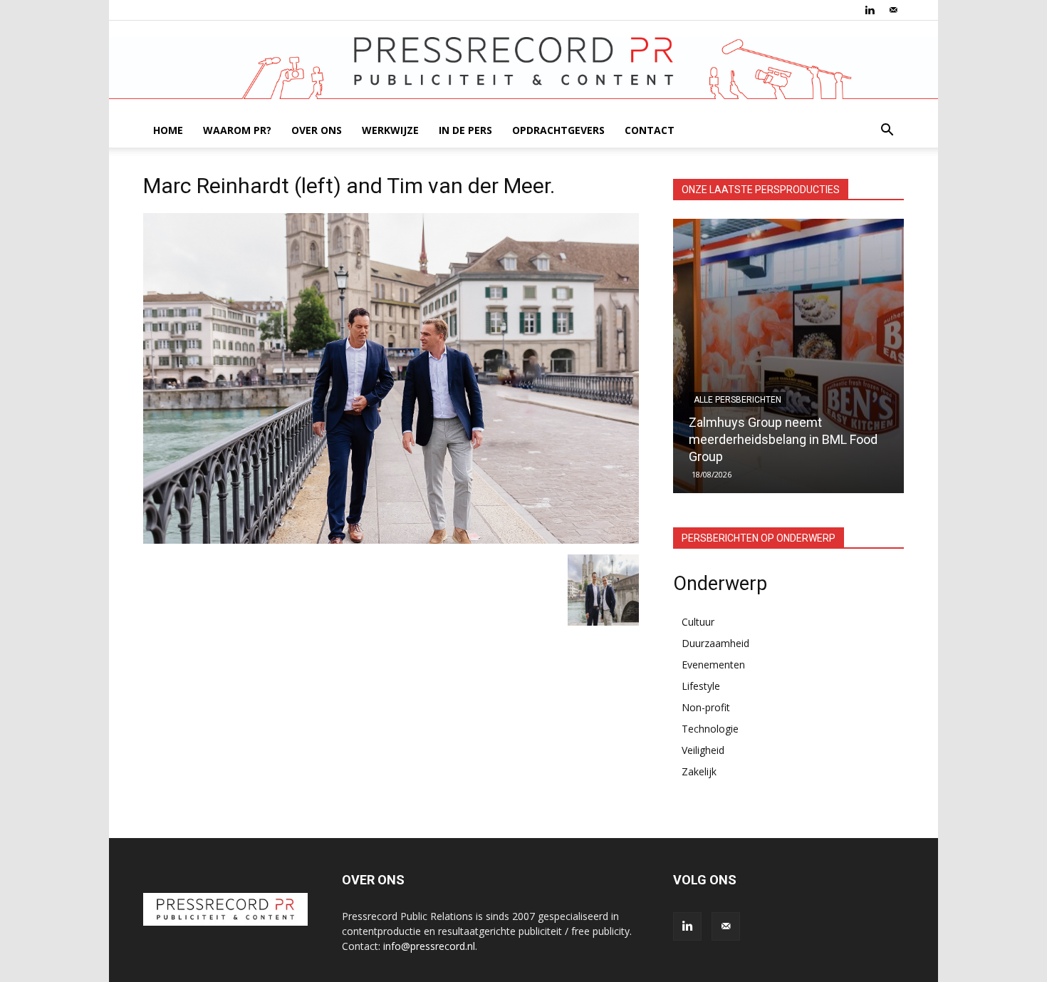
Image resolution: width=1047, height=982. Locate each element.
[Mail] (893, 10)
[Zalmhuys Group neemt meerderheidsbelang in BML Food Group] (788, 356)
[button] (887, 131)
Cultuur (698, 622)
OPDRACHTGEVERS (558, 130)
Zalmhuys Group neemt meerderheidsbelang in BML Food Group (783, 439)
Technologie (710, 728)
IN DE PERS (465, 130)
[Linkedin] (869, 10)
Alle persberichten (737, 400)
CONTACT (649, 130)
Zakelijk (699, 771)
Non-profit (706, 707)
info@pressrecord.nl (429, 946)
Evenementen (713, 664)
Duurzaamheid (715, 643)
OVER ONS (316, 130)
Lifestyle (701, 686)
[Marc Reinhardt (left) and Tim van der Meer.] (391, 540)
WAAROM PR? (237, 130)
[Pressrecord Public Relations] (523, 68)
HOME (168, 130)
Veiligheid (703, 750)
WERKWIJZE (390, 130)
